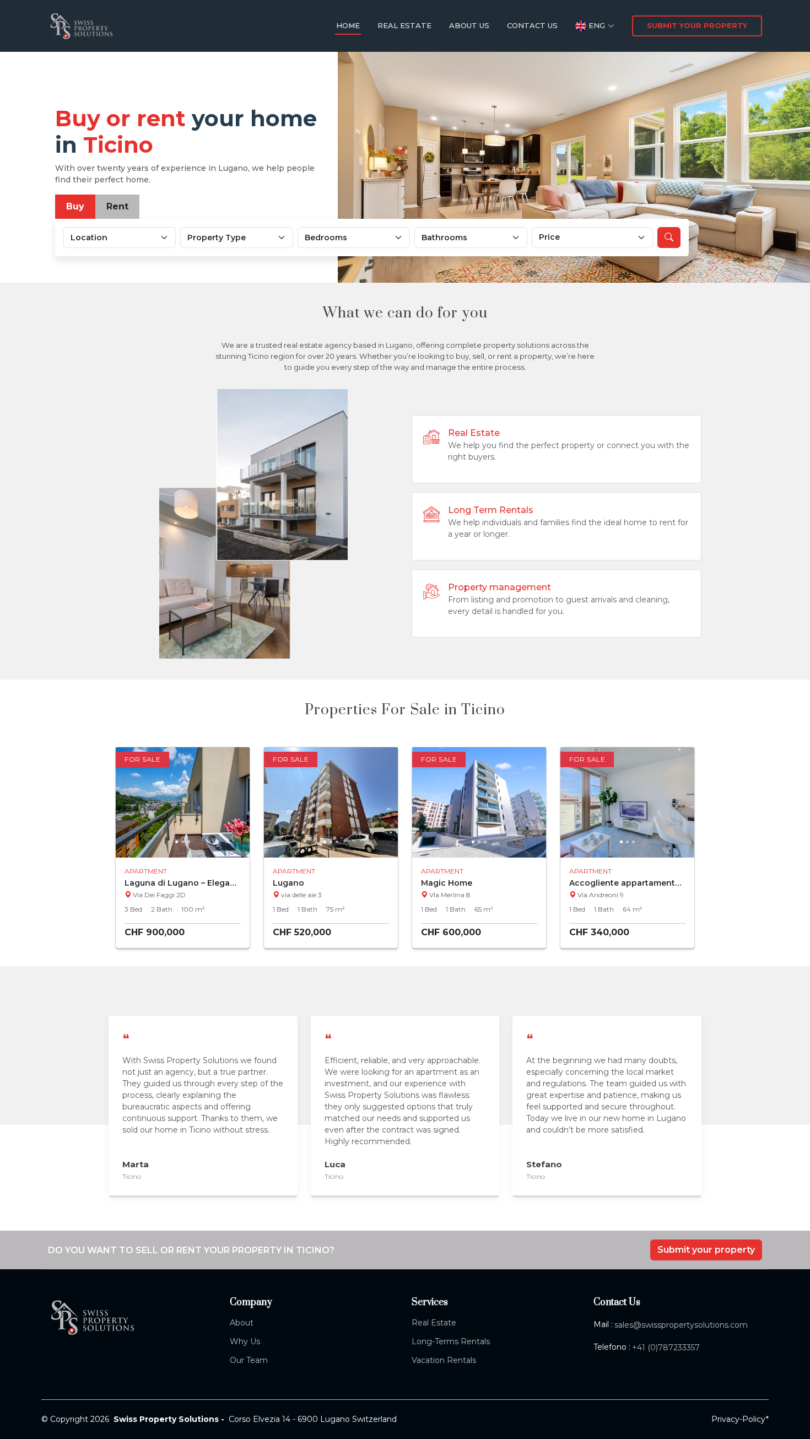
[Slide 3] (188, 842)
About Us (469, 25)
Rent (117, 206)
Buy (75, 206)
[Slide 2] (182, 842)
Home (348, 25)
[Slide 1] (176, 842)
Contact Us (532, 25)
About (241, 1323)
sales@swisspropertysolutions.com (681, 1325)
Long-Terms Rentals (451, 1341)
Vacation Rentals (444, 1360)
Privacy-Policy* (740, 1419)
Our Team (249, 1360)
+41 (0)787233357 (666, 1347)
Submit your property (697, 25)
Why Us (245, 1341)
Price (549, 237)
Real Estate (404, 25)
